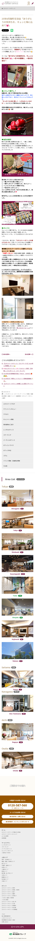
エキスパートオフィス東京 (8, 888)
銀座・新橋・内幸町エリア (8, 861)
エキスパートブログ (9, 404)
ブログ (3, 914)
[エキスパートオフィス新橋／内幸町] (17, 541)
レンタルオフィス (8, 394)
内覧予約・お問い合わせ (18, 816)
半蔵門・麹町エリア (7, 865)
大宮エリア (4, 875)
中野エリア (4, 867)
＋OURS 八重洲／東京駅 (8, 898)
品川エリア (4, 863)
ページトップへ (18, 927)
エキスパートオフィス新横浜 (9, 905)
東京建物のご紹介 (8, 424)
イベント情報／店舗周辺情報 (11, 461)
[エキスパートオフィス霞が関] (17, 563)
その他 (5, 466)
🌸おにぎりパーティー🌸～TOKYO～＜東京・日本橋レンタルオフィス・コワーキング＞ (18, 370)
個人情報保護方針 (6, 916)
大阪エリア (4, 881)
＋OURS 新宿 (5, 899)
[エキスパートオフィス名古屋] (17, 731)
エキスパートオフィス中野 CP (9, 895)
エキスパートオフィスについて (9, 834)
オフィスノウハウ (8, 445)
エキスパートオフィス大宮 (8, 903)
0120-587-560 (17, 806)
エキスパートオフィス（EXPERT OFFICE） (10, 3)
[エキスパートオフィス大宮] (17, 679)
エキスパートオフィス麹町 (8, 894)
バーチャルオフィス (9, 440)
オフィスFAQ (7, 450)
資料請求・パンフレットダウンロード (18, 822)
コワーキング (17, 394)
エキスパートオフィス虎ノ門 (9, 901)
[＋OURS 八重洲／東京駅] (17, 585)
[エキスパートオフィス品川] (17, 498)
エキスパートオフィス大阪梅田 (9, 909)
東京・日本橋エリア (7, 859)
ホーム (3, 830)
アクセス (5, 414)
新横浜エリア (5, 877)
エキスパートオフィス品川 (8, 892)
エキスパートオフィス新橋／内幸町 (10, 890)
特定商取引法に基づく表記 (8, 920)
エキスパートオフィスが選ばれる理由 (11, 832)
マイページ (28, 3)
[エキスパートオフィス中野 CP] (17, 650)
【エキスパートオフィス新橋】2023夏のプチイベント (18, 385)
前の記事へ (6, 354)
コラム (5, 455)
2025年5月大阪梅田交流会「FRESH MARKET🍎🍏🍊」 (17, 375)
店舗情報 (18, 396)
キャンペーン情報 (8, 419)
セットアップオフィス (7, 851)
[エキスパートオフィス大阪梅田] (17, 760)
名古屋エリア (5, 879)
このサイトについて (7, 918)
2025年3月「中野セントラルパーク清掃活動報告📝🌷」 (18, 380)
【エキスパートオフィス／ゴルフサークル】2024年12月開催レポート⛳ (18, 365)
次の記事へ (28, 354)
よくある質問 (5, 836)
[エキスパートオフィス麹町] (17, 628)
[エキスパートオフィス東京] (17, 519)
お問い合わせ (5, 922)
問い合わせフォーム (23, 328)
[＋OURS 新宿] (17, 607)
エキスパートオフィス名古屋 (9, 907)
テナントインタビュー (9, 409)
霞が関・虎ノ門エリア (7, 873)
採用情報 (4, 838)
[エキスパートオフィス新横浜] (17, 703)
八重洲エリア (5, 869)
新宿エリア (4, 871)
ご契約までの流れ (17, 785)
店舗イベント (11, 396)
